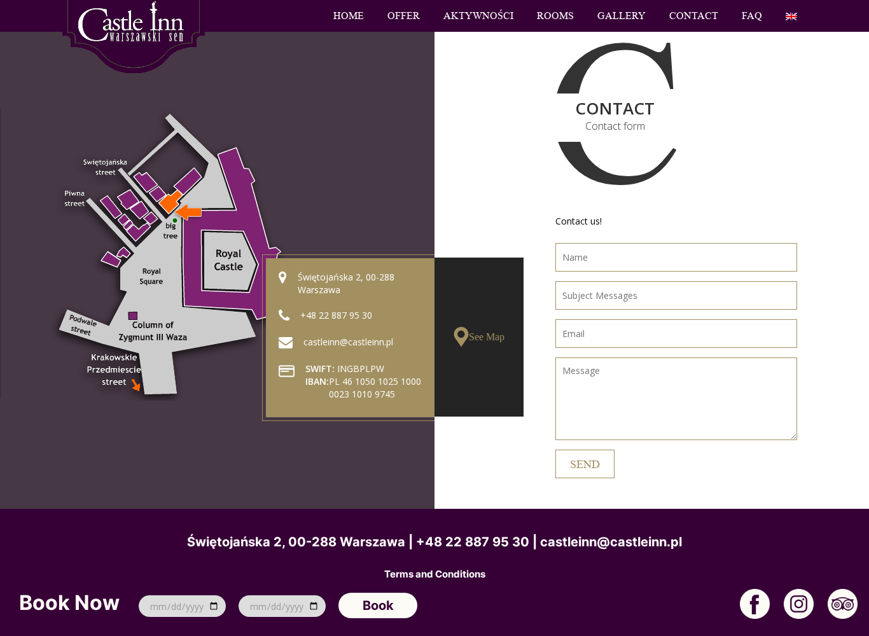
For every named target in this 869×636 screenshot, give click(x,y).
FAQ (752, 16)
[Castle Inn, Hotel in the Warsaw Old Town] (133, 35)
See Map (486, 337)
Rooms (555, 16)
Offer (403, 16)
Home (348, 16)
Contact (693, 16)
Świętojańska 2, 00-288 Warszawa (296, 542)
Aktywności (478, 16)
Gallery (621, 16)
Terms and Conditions (434, 574)
